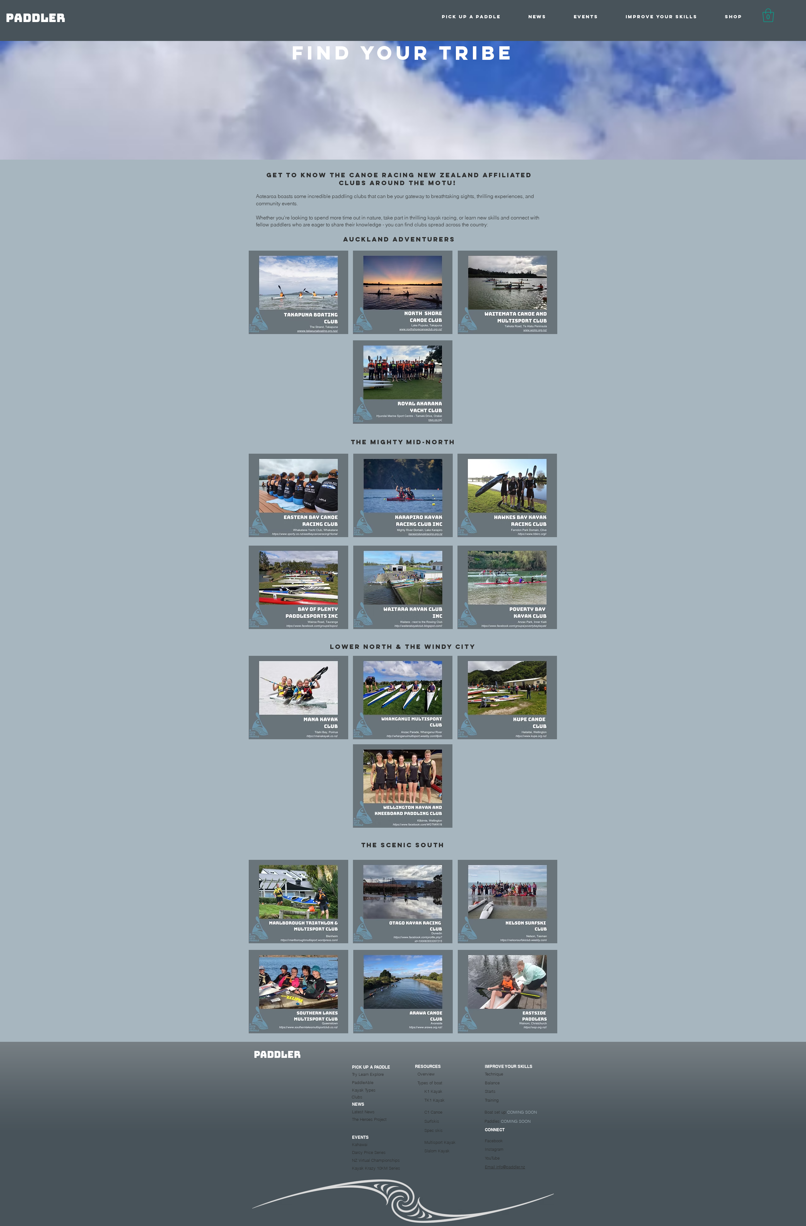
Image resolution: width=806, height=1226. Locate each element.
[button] (471, 17)
